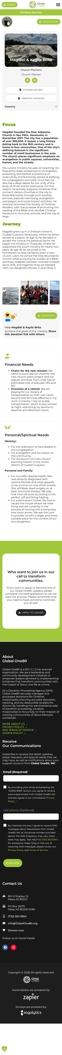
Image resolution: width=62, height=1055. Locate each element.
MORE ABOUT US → (15, 723)
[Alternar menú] (58, 4)
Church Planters (31, 69)
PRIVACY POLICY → (14, 726)
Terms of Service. (38, 850)
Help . (23, 327)
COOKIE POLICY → (14, 733)
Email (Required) (16, 772)
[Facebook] (5, 947)
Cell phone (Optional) (18, 810)
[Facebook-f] (27, 80)
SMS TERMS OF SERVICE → (19, 730)
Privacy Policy (16, 850)
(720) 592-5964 (49, 839)
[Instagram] (34, 80)
